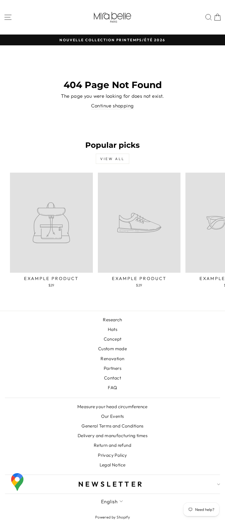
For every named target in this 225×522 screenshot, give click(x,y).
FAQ (112, 387)
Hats (112, 329)
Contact (112, 378)
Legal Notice (113, 465)
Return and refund (112, 445)
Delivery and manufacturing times (112, 435)
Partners (112, 368)
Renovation (112, 358)
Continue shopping (112, 105)
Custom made (112, 348)
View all (112, 159)
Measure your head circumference (112, 406)
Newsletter (111, 484)
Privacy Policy (112, 455)
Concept (113, 339)
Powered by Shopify (112, 517)
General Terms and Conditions (112, 426)
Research (112, 319)
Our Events (112, 416)
